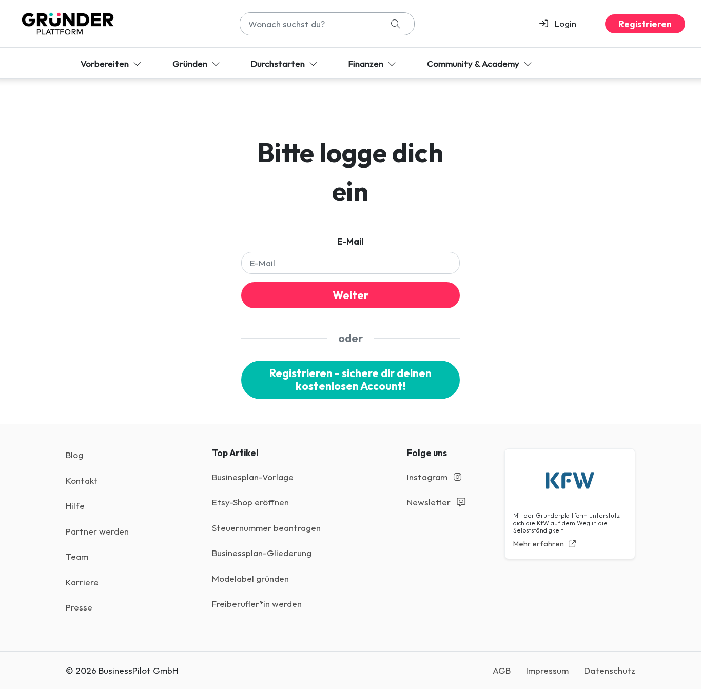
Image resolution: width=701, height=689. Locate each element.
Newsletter (430, 502)
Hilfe (75, 505)
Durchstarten (279, 63)
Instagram (428, 476)
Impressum (547, 670)
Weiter (350, 295)
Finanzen (366, 63)
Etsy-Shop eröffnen (250, 502)
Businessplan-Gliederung (261, 552)
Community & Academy (474, 63)
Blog (74, 454)
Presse (79, 607)
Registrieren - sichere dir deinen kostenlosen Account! (350, 379)
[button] (562, 23)
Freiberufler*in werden (257, 603)
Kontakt (82, 480)
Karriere (82, 582)
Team (77, 556)
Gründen (190, 63)
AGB (502, 670)
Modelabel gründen (250, 578)
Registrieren (645, 23)
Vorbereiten (106, 63)
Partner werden (97, 531)
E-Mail (350, 241)
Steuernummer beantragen (266, 527)
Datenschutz (609, 670)
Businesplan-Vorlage (253, 476)
